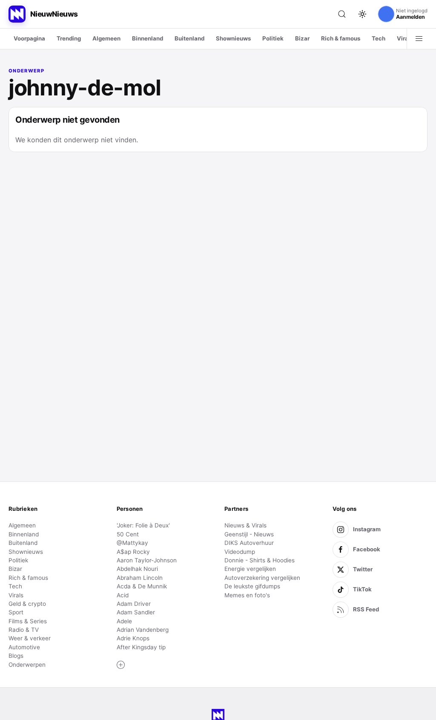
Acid (123, 595)
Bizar (302, 38)
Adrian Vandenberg (143, 629)
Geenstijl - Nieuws (249, 534)
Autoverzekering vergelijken (262, 577)
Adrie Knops (133, 638)
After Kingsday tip (141, 647)
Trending (69, 38)
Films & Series (28, 621)
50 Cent (128, 534)
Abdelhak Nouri (137, 568)
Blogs (16, 655)
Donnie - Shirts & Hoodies (259, 560)
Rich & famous (340, 38)
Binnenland (147, 38)
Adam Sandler (136, 612)
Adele (124, 621)
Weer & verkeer (30, 638)
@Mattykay (132, 542)
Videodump (239, 551)
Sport (16, 612)
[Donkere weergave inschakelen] (362, 14)
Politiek (273, 38)
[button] (121, 665)
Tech (378, 38)
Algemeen (106, 38)
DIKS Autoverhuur (249, 542)
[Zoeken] (342, 14)
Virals (405, 38)
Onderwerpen (27, 664)
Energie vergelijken (250, 568)
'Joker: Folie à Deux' (143, 525)
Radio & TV (24, 629)
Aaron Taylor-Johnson (147, 560)
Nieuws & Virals (245, 525)
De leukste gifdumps (252, 586)
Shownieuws (233, 38)
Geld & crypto (27, 603)
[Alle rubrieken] (418, 39)
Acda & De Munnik (142, 586)
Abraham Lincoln (140, 577)
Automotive (24, 647)
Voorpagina (29, 38)
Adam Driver (134, 603)
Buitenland (189, 38)
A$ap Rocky (133, 551)
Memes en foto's (247, 595)
